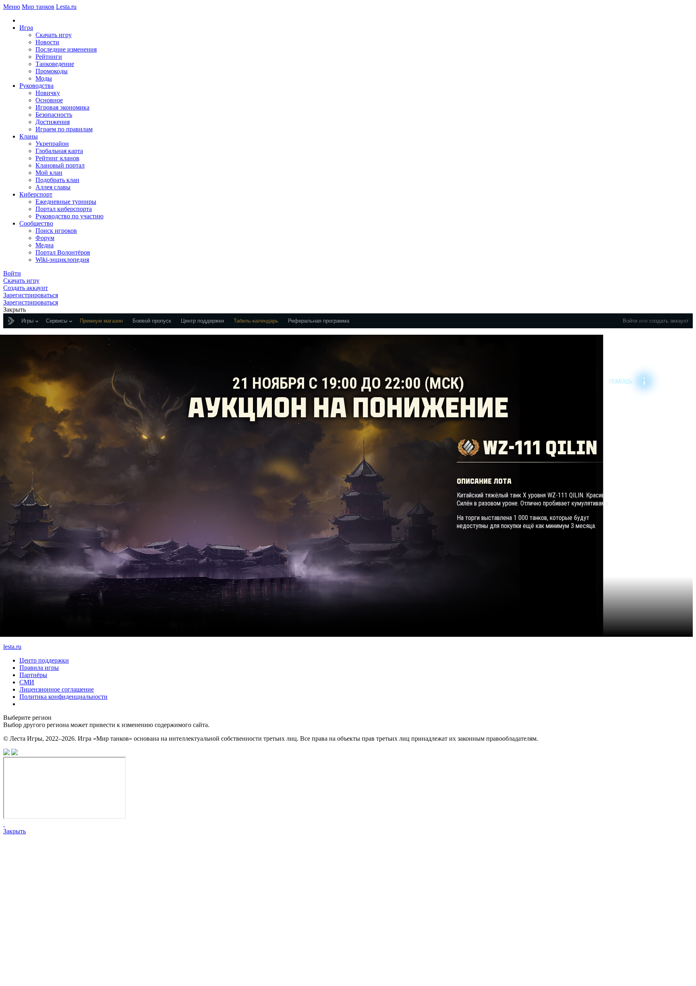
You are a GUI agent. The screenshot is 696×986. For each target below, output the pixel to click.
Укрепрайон (52, 143)
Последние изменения (66, 49)
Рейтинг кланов (57, 158)
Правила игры (39, 667)
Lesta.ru (66, 6)
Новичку (47, 92)
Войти (630, 321)
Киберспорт (35, 194)
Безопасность (53, 114)
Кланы (28, 136)
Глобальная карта (59, 150)
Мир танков (38, 6)
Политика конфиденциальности (63, 696)
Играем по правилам (64, 129)
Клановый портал (60, 165)
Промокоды (51, 71)
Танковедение (54, 63)
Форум (44, 237)
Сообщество (36, 223)
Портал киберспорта (63, 208)
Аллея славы (52, 187)
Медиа (44, 245)
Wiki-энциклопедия (62, 259)
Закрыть (14, 831)
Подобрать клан (57, 179)
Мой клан (48, 172)
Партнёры (33, 674)
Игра (26, 27)
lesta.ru (12, 646)
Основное (49, 100)
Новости (47, 42)
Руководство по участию (69, 216)
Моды (43, 78)
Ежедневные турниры (65, 201)
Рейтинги (48, 56)
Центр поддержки (44, 660)
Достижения (52, 121)
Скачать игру (53, 34)
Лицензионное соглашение (56, 689)
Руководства (36, 85)
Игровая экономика (62, 107)
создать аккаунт (669, 321)
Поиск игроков (56, 230)
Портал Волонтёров (62, 252)
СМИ (26, 682)
